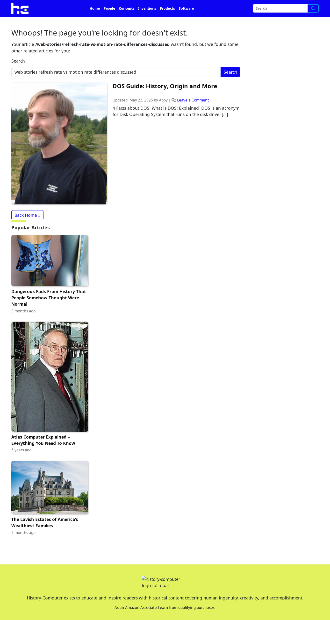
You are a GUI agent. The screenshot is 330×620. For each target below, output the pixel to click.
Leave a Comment (193, 100)
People (109, 8)
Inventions (147, 8)
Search (18, 61)
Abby (163, 100)
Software (186, 8)
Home (95, 8)
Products (167, 8)
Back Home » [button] (27, 215)
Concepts (126, 8)
